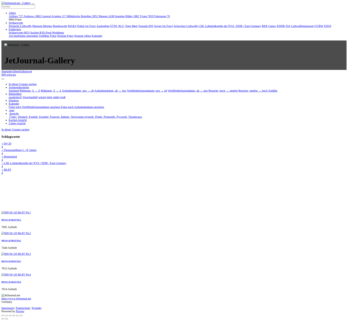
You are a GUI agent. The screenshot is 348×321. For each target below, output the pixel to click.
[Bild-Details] (17, 315)
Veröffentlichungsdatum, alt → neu (188, 90)
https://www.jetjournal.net (16, 298)
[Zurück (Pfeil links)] (2, 318)
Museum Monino (42, 26)
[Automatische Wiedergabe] (21, 315)
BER (265, 26)
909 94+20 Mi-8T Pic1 (11, 220)
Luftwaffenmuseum (302, 26)
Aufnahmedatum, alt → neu (110, 90)
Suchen (35, 32)
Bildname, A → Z (30, 90)
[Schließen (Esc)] (2, 315)
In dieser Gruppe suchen (15, 129)
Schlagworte (16, 22)
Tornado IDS (145, 26)
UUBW (318, 26)
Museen (106, 16)
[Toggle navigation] (33, 4)
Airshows (32, 16)
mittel (56, 97)
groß (62, 97)
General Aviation (54, 16)
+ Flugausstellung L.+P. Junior (18, 152)
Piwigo (20, 311)
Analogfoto (102, 26)
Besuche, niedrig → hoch (253, 90)
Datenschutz (23, 308)
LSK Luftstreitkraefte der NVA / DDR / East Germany (229, 26)
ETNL (114, 26)
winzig (42, 97)
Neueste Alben (82, 35)
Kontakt (36, 308)
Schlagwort (25, 71)
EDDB (281, 26)
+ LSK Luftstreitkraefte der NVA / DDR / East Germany (33, 165)
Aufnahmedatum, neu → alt (78, 90)
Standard (14, 90)
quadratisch (15, 97)
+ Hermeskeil (9, 158)
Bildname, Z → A (51, 90)
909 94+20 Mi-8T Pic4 (11, 282)
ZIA (288, 26)
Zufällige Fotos (47, 35)
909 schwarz (8, 74)
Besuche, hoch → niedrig (223, 90)
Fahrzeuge (162, 16)
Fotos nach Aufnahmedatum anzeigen (82, 107)
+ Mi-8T (6, 171)
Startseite (6, 71)
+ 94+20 (6, 145)
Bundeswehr (60, 26)
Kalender (97, 35)
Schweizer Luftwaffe (186, 26)
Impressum (7, 308)
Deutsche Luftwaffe (20, 26)
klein (49, 97)
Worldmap (58, 32)
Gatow (272, 26)
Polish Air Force (86, 26)
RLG (121, 26)
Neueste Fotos (65, 35)
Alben (12, 13)
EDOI (327, 26)
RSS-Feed (46, 32)
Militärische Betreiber (82, 16)
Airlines (16, 16)
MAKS (72, 26)
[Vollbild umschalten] (10, 315)
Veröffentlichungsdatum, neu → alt (147, 90)
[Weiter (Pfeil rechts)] (6, 318)
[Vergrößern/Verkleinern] (13, 315)
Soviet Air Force (163, 26)
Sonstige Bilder (127, 16)
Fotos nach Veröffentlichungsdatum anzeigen (35, 107)
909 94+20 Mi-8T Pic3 (11, 261)
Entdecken (15, 29)
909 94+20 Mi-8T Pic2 (11, 240)
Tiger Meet (131, 26)
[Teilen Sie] (6, 315)
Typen (147, 16)
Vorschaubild (30, 97)
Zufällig (272, 90)
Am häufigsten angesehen (23, 35)
